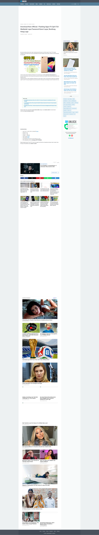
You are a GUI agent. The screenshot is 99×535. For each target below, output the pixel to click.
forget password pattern (67, 112)
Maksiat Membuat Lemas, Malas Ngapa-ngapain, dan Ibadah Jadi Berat (70, 83)
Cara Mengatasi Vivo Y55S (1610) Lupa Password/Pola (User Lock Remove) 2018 (44, 189)
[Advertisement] (39, 14)
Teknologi (76, 102)
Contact (43, 531)
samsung (71, 114)
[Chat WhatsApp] (70, 136)
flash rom (69, 110)
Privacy (47, 531)
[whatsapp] (48, 178)
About (55, 531)
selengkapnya (70, 138)
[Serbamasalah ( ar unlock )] (24, 1)
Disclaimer (51, 531)
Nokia (64, 102)
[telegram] (55, 178)
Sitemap (58, 531)
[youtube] (72, 136)
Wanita (73, 104)
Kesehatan (65, 100)
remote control (66, 114)
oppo (73, 112)
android (65, 106)
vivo (74, 114)
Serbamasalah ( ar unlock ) (51, 533)
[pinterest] (40, 178)
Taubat (72, 102)
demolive (65, 110)
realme (77, 112)
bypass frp (69, 106)
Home (40, 531)
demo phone (74, 108)
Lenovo (69, 100)
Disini (37, 131)
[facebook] (24, 178)
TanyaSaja (68, 102)
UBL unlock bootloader (67, 104)
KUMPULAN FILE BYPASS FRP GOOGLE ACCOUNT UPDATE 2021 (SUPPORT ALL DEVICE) (70, 69)
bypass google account (67, 108)
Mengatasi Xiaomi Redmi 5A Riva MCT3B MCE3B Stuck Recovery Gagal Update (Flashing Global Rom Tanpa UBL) (44, 204)
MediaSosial (74, 100)
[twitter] (32, 178)
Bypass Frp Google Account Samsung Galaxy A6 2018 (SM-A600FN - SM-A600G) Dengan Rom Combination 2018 (34, 204)
